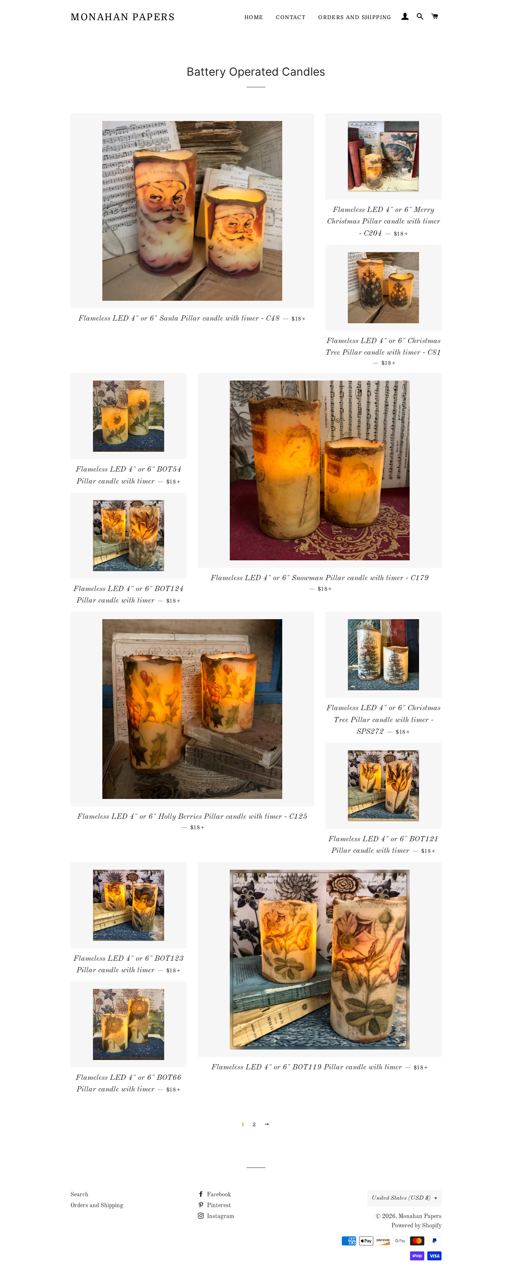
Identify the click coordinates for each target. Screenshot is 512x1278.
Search (79, 1195)
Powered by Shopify (416, 1226)
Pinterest (218, 1206)
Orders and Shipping (355, 17)
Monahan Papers (122, 17)
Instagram (219, 1217)
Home (253, 17)
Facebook (218, 1195)
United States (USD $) (401, 1198)
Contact (290, 17)
